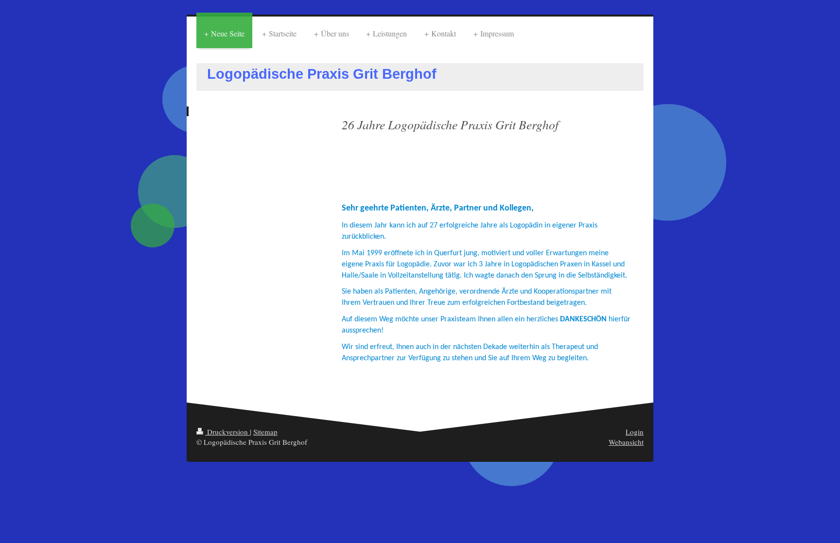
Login (635, 432)
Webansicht (626, 442)
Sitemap (265, 432)
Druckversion (227, 432)
